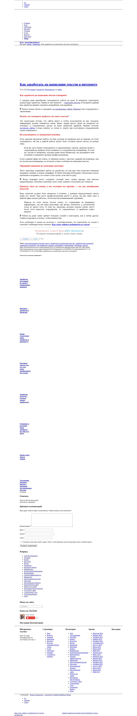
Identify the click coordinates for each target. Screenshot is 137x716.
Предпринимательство (32, 579)
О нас (49, 649)
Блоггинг (27, 562)
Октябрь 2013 (98, 664)
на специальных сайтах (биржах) (67, 109)
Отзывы (50, 653)
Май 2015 (96, 651)
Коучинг (50, 641)
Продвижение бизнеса (32, 583)
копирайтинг (69, 245)
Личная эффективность (32, 575)
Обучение (50, 651)
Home (29, 44)
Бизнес (26, 560)
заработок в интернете (28, 245)
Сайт (21, 538)
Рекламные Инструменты (33, 588)
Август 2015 (97, 645)
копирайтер (59, 245)
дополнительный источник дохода (37, 243)
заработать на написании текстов (62, 243)
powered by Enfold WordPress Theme (58, 695)
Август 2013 (97, 666)
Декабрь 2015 (98, 637)
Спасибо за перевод (51, 655)
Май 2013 (96, 672)
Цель (26, 596)
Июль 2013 (97, 668)
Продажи (27, 581)
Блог (48, 633)
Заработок (36, 44)
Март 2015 (97, 654)
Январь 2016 (97, 635)
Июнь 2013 (97, 670)
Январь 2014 (97, 660)
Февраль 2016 (98, 633)
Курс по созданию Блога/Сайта (53, 645)
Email (22, 534)
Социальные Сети (30, 592)
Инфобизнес (28, 569)
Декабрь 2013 (98, 662)
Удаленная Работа (30, 594)
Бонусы (50, 635)
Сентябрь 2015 (98, 643)
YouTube (27, 558)
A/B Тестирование (31, 556)
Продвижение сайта (31, 585)
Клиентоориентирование (33, 571)
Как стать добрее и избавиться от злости (71, 224)
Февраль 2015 (98, 656)
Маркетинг (28, 577)
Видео (26, 563)
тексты (85, 245)
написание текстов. (72, 103)
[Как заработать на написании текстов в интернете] (65, 79)
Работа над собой (30, 587)
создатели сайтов (27, 128)
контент (51, 245)
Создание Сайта (30, 590)
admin (60, 89)
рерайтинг (78, 245)
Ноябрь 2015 (97, 639)
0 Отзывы (31, 89)
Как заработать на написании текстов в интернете (58, 84)
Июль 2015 (97, 647)
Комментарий (25, 526)
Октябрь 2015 (98, 641)
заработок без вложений (84, 243)
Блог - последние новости (29, 42)
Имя (22, 530)
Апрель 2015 (97, 653)
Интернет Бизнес (30, 567)
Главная (50, 637)
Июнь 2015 (97, 649)
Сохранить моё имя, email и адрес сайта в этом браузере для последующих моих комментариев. (57, 542)
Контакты (50, 639)
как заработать (42, 245)
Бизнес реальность (37, 695)
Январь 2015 (97, 658)
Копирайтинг (50, 89)
